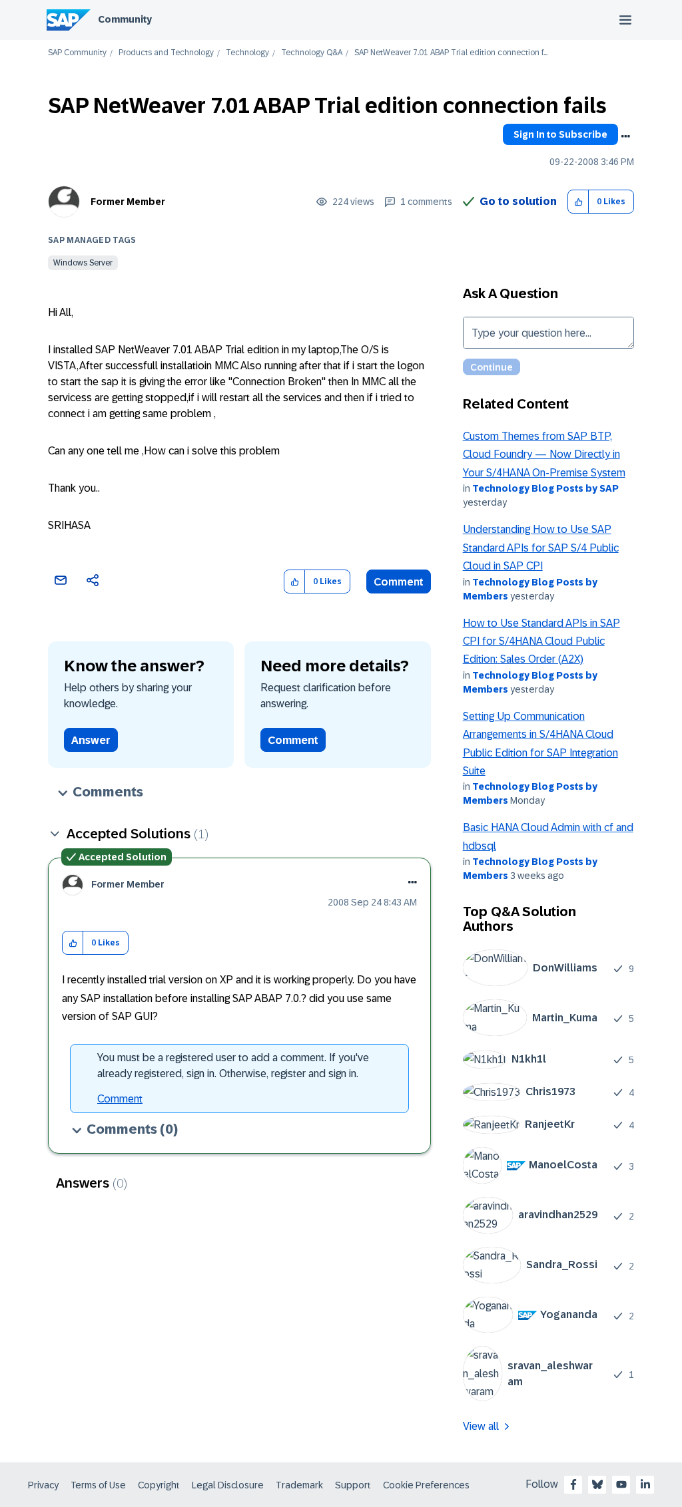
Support (353, 1485)
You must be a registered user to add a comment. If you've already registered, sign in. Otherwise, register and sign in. (233, 1065)
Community (125, 19)
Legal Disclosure (228, 1485)
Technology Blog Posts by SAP (545, 488)
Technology (247, 53)
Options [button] (625, 136)
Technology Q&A (311, 53)
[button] (578, 202)
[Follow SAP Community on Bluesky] (597, 1484)
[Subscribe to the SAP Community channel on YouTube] (621, 1484)
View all (481, 1426)
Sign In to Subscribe (560, 134)
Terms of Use (98, 1485)
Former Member (128, 201)
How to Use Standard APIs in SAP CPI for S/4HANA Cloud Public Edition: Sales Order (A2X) (541, 641)
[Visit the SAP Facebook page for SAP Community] (573, 1484)
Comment (399, 581)
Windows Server (83, 262)
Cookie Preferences (426, 1485)
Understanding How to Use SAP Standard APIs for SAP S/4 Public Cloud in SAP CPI (541, 548)
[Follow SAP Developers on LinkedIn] (645, 1484)
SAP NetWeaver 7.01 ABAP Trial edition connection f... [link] (450, 53)
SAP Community (77, 53)
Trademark (299, 1485)
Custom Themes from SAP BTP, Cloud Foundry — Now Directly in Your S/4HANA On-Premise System (544, 454)
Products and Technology (166, 53)
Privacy (43, 1485)
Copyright (159, 1485)
